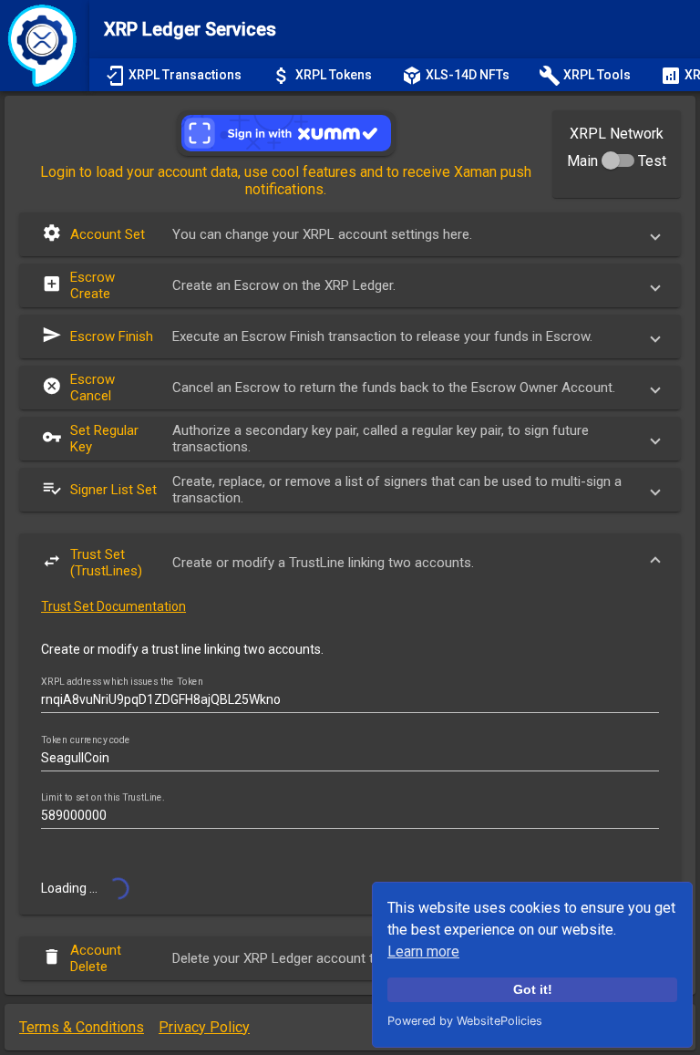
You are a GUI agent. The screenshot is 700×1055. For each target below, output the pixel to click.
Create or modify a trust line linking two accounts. (182, 649)
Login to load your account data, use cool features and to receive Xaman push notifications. (285, 180)
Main (582, 161)
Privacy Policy (204, 1027)
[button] (350, 234)
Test (652, 161)
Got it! (532, 989)
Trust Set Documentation (113, 606)
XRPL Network (617, 133)
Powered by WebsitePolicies (464, 1021)
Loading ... (70, 888)
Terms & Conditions (81, 1027)
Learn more (423, 951)
